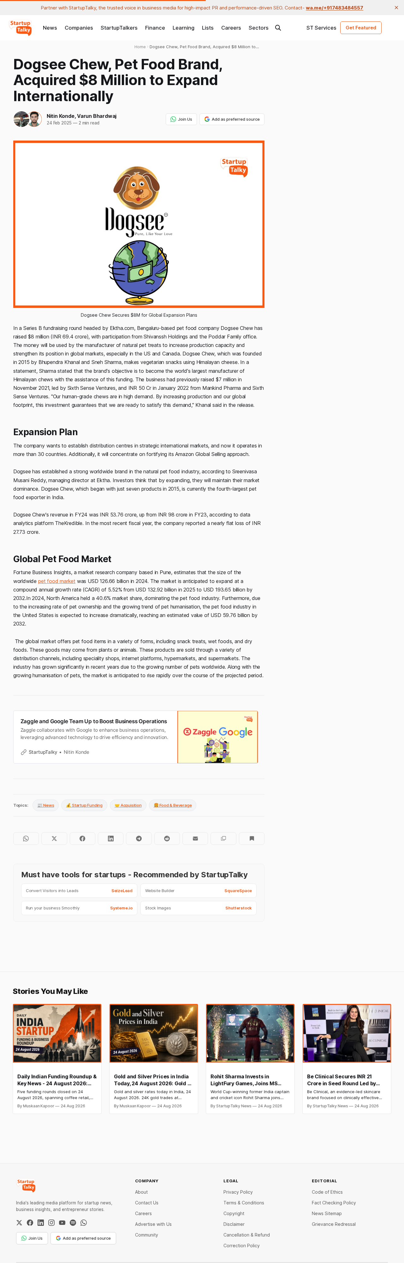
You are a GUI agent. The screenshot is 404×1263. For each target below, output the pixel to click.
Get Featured (361, 28)
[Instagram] (51, 1223)
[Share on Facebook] (82, 838)
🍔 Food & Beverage (173, 805)
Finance (155, 28)
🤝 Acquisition (128, 805)
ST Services (321, 28)
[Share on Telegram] (139, 838)
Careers (231, 28)
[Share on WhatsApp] (26, 838)
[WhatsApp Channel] (83, 1223)
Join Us (185, 119)
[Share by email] (195, 838)
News (50, 28)
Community (146, 1234)
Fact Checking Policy (334, 1202)
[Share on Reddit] (167, 838)
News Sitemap (327, 1213)
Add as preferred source (236, 119)
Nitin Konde (60, 116)
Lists (208, 28)
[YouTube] (62, 1223)
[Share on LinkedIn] (110, 838)
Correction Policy (241, 1245)
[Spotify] (73, 1223)
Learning (183, 28)
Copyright (233, 1213)
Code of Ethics (327, 1192)
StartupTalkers (119, 28)
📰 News (45, 805)
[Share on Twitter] (54, 838)
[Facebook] (30, 1223)
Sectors (259, 28)
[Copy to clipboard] (223, 838)
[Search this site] (278, 27)
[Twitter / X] (19, 1223)
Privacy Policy (238, 1192)
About (141, 1192)
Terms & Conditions (243, 1202)
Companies (79, 28)
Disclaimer (234, 1224)
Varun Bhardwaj (96, 116)
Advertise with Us (153, 1224)
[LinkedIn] (41, 1223)
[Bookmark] (251, 838)
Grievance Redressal (334, 1224)
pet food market (56, 581)
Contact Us (146, 1202)
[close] (396, 8)
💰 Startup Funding (84, 805)
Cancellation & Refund (246, 1234)
